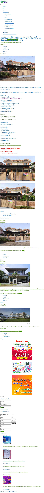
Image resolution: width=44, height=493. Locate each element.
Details (23, 250)
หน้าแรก (4, 6)
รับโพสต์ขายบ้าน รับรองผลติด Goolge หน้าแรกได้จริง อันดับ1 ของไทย (13, 466)
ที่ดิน (6, 17)
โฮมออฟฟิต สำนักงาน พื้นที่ (9, 28)
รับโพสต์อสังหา (5, 32)
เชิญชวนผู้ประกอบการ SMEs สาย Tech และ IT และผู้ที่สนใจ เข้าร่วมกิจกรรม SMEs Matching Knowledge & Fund (20, 446)
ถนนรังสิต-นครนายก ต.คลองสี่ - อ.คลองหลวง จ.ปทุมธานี (10, 42)
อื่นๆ (5, 30)
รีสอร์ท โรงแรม (7, 26)
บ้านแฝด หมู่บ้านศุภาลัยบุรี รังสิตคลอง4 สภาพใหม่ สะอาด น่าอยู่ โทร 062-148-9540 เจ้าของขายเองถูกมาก (20, 248)
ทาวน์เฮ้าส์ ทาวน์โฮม (8, 21)
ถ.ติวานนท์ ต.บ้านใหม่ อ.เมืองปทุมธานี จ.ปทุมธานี (9, 293)
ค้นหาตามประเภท (6, 12)
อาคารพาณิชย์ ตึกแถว (8, 19)
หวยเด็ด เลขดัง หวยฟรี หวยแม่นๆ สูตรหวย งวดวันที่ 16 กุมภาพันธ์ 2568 (14, 461)
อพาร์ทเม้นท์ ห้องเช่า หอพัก (9, 23)
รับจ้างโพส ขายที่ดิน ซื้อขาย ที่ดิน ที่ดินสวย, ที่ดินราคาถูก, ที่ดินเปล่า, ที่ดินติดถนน (15, 472)
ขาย (3, 8)
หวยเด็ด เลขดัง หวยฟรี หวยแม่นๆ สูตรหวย (9, 34)
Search (2, 431)
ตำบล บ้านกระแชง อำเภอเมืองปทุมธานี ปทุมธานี (9, 331)
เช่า (3, 10)
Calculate (2, 407)
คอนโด (6, 15)
